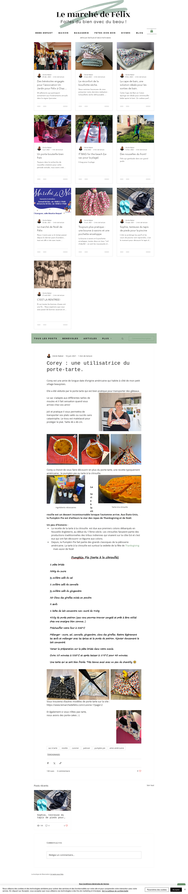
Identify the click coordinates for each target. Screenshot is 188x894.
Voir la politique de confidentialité (115, 891)
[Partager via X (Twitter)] (54, 763)
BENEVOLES (70, 338)
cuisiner (75, 748)
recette (65, 748)
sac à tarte (52, 748)
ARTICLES (90, 338)
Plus (105, 338)
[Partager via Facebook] (48, 763)
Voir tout (150, 785)
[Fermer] (184, 889)
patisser (86, 748)
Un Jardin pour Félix (56, 874)
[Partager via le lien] (60, 763)
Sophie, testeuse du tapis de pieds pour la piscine (50, 816)
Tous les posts (45, 338)
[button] (151, 30)
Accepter (176, 889)
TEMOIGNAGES (53, 754)
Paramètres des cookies (157, 889)
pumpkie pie (100, 748)
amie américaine (117, 748)
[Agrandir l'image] (62, 449)
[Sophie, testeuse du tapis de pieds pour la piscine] (52, 800)
